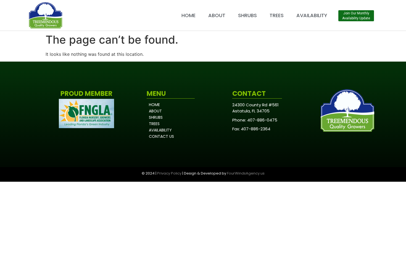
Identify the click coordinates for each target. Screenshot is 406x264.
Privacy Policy (169, 173)
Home (188, 15)
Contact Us (161, 136)
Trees (277, 15)
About (216, 15)
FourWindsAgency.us (246, 173)
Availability (311, 15)
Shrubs (247, 15)
